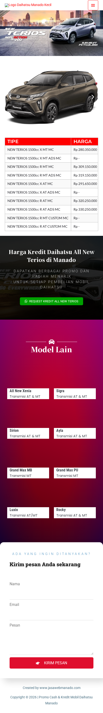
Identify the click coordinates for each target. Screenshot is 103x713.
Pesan (15, 625)
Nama (15, 584)
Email (14, 604)
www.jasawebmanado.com (60, 688)
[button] (10, 97)
